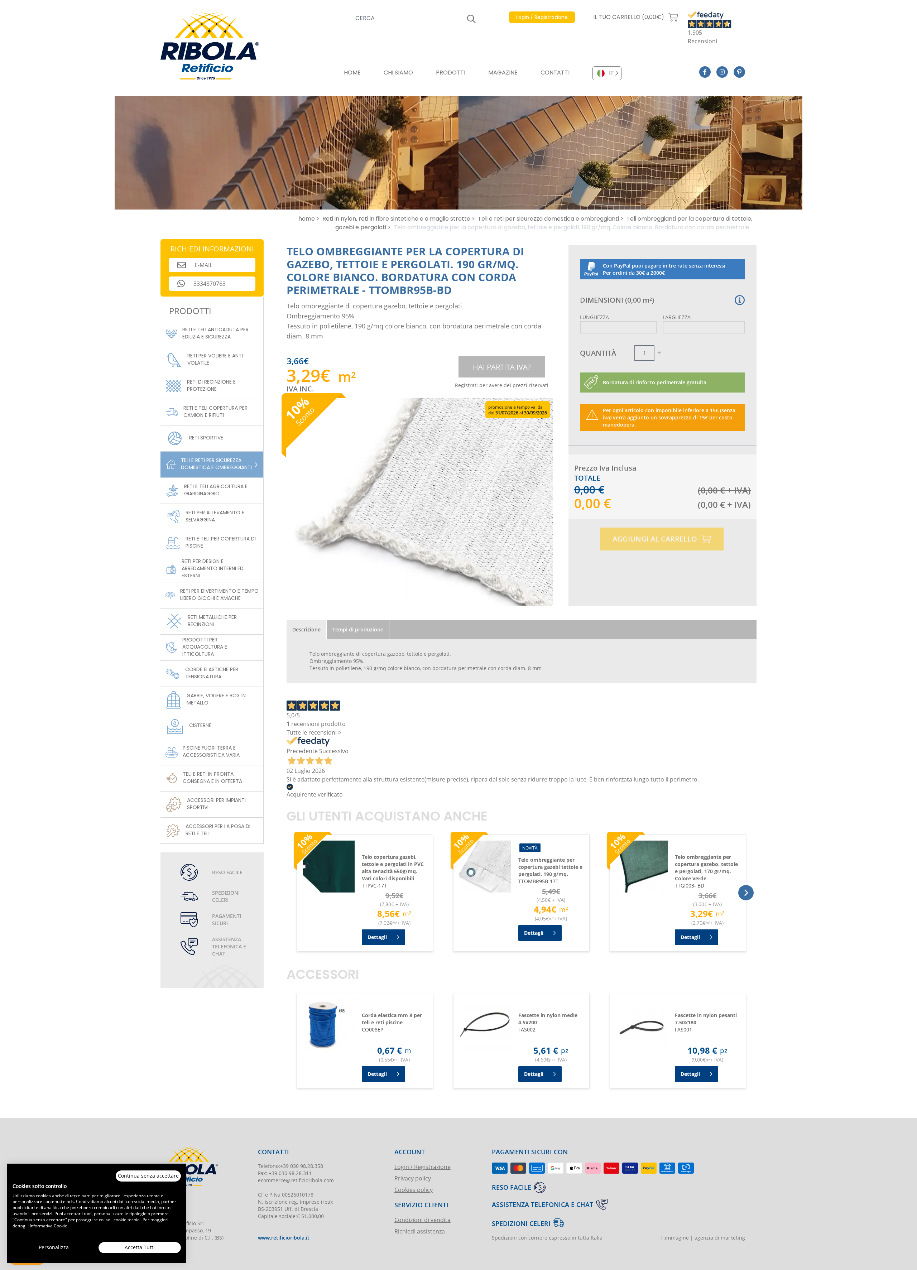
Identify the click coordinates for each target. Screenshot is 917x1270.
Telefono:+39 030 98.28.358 (290, 1166)
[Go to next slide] (746, 892)
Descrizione (306, 629)
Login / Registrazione (422, 1166)
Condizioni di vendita (422, 1219)
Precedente (302, 751)
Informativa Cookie (48, 1225)
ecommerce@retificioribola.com (296, 1180)
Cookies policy (413, 1189)
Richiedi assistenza (419, 1231)
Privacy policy (412, 1178)
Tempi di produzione (357, 629)
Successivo (334, 751)
